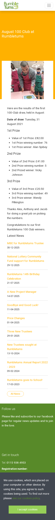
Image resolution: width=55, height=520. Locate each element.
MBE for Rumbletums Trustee (25, 243)
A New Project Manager (22, 291)
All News (15, 393)
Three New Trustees (19, 331)
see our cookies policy (26, 498)
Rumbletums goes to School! (24, 380)
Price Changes (16, 318)
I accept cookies (27, 509)
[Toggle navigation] (49, 5)
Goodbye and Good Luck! (22, 305)
